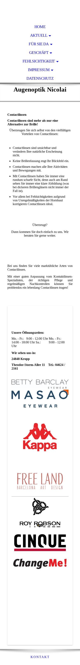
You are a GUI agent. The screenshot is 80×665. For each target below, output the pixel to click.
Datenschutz (40, 78)
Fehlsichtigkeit (39, 61)
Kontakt (40, 657)
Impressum (38, 70)
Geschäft (39, 52)
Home (40, 27)
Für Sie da (39, 44)
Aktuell (39, 35)
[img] (40, 11)
